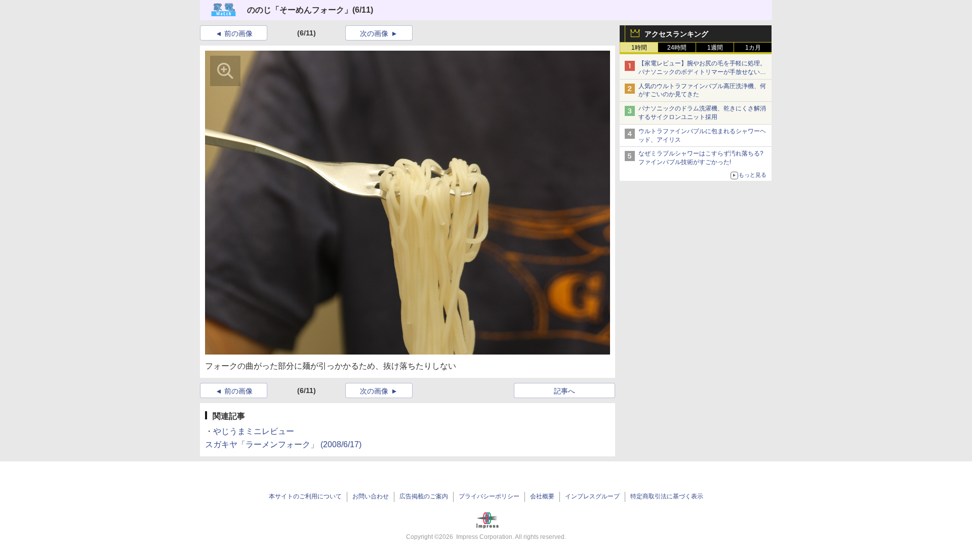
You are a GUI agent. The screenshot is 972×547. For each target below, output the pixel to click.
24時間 (676, 47)
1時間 (639, 47)
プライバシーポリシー (489, 496)
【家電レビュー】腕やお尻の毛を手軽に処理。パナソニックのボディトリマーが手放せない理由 (702, 72)
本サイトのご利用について (305, 496)
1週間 (715, 47)
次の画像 (374, 33)
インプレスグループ (592, 496)
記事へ (564, 391)
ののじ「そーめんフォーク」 (299, 10)
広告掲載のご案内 (423, 496)
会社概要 (542, 496)
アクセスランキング (676, 34)
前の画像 (238, 33)
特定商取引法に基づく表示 (666, 496)
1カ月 (753, 47)
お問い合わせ (370, 496)
